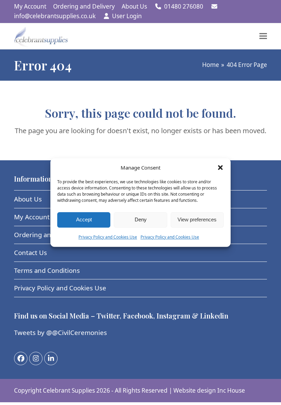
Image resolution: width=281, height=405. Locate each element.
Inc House (231, 390)
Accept (84, 219)
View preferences (197, 219)
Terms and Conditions (47, 270)
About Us (28, 199)
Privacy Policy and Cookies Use (107, 237)
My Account (32, 216)
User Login (127, 16)
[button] (220, 167)
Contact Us (30, 252)
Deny (141, 219)
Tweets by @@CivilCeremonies (60, 332)
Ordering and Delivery (48, 234)
